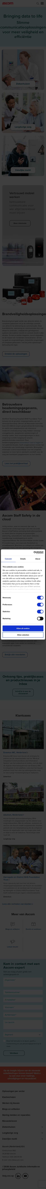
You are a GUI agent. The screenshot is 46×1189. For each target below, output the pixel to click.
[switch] (40, 604)
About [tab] (37, 559)
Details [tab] (23, 559)
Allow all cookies (23, 628)
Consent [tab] (8, 559)
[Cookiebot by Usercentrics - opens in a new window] (33, 552)
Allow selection (23, 635)
